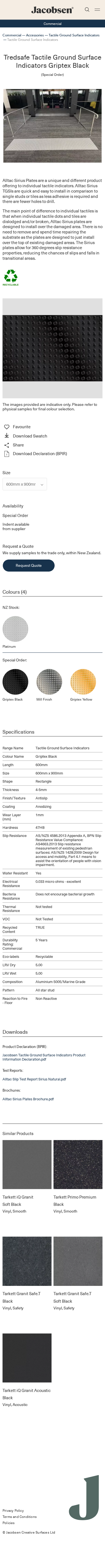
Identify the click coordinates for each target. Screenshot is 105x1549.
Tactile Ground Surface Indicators (74, 35)
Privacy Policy (13, 1510)
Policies (9, 1522)
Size (6, 472)
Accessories (35, 35)
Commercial (12, 35)
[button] (52, 436)
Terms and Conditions (20, 1516)
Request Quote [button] (29, 565)
